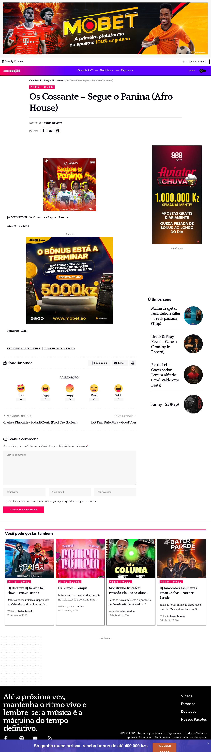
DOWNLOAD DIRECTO (59, 348)
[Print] (57, 130)
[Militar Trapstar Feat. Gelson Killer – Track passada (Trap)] (193, 315)
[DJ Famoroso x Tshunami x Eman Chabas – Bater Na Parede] (181, 558)
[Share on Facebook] (43, 130)
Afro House (41, 87)
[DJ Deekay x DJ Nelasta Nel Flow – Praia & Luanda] (29, 558)
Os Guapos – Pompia (72, 588)
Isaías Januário (25, 611)
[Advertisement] (177, 272)
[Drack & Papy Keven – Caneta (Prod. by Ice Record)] (193, 343)
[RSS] (49, 738)
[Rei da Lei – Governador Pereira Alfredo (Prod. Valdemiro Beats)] (193, 374)
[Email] (50, 130)
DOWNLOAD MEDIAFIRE (23, 348)
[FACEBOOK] (5, 738)
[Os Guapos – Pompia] (80, 558)
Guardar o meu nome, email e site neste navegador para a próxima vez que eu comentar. (52, 501)
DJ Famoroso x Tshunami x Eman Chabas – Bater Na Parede (178, 592)
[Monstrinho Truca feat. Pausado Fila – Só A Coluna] (130, 558)
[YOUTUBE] (35, 738)
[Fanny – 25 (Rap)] (193, 404)
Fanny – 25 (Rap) (165, 404)
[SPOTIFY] (21, 738)
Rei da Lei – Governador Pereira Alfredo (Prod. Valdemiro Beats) (165, 375)
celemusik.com (53, 122)
